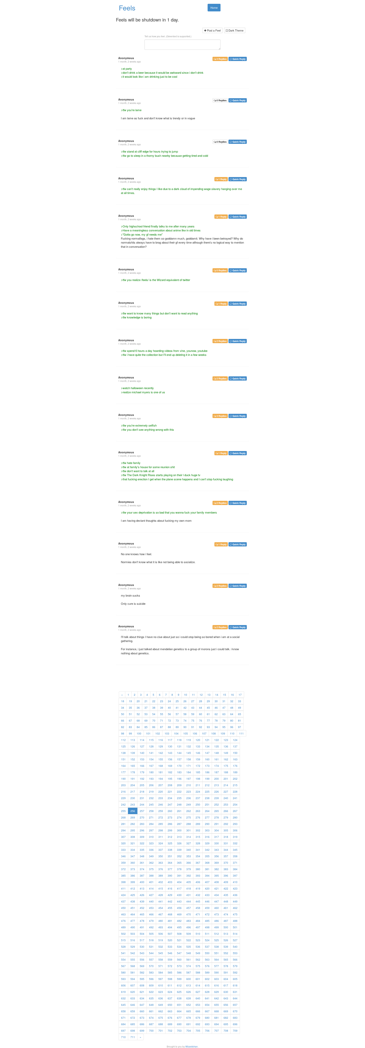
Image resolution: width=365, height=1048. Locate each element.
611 (170, 985)
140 (142, 753)
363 (160, 862)
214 (226, 785)
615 (207, 985)
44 (200, 707)
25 (177, 701)
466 (151, 914)
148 (216, 753)
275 (188, 817)
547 (179, 953)
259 (160, 811)
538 (216, 946)
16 (232, 695)
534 (179, 946)
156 (170, 759)
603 (216, 979)
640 (198, 998)
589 (207, 972)
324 (160, 843)
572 (170, 966)
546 (170, 953)
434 (216, 895)
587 (188, 972)
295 (132, 830)
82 (122, 727)
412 (132, 888)
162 (226, 759)
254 (235, 804)
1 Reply (222, 179)
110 (232, 733)
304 (216, 830)
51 (130, 714)
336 (151, 850)
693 (207, 1024)
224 (198, 791)
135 (216, 746)
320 (123, 843)
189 (235, 772)
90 (184, 727)
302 (198, 830)
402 (160, 882)
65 (239, 714)
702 (170, 1030)
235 (179, 798)
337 (160, 850)
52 (138, 714)
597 (160, 979)
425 (132, 895)
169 (170, 766)
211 (198, 785)
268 (123, 817)
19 (130, 701)
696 (235, 1024)
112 (123, 740)
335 (142, 850)
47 (223, 707)
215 (235, 785)
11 (193, 695)
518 (151, 940)
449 (235, 901)
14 (216, 695)
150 (235, 753)
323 (151, 843)
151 (123, 759)
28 (200, 701)
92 (200, 727)
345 (235, 850)
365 (179, 862)
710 (123, 1037)
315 (198, 837)
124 (235, 740)
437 (123, 901)
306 (235, 830)
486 (216, 921)
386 (132, 875)
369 (216, 862)
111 (241, 733)
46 (216, 707)
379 (188, 869)
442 (170, 901)
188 (226, 772)
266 (226, 811)
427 (151, 895)
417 (179, 888)
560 (179, 959)
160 (207, 759)
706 (207, 1030)
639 (188, 998)
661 (151, 1011)
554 (123, 959)
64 (231, 714)
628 (207, 992)
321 (132, 843)
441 (160, 901)
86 (153, 727)
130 (170, 746)
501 (235, 927)
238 (207, 798)
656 (226, 1005)
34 (122, 707)
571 (160, 966)
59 (192, 714)
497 (198, 927)
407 (207, 882)
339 (179, 850)
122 (216, 740)
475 (235, 914)
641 (207, 998)
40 (169, 707)
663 (170, 1011)
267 (235, 811)
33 (239, 701)
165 (132, 766)
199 (207, 778)
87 (161, 727)
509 (188, 934)
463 (123, 914)
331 (226, 843)
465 (142, 914)
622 (151, 992)
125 (123, 746)
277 (207, 817)
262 (188, 811)
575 (198, 966)
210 (188, 785)
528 (123, 946)
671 (123, 1018)
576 (207, 966)
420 (207, 888)
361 (142, 862)
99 (130, 733)
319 (235, 837)
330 (216, 843)
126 (132, 746)
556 (142, 959)
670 (235, 1011)
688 (160, 1024)
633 (132, 998)
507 (170, 934)
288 (188, 824)
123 (226, 740)
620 (132, 992)
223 (188, 791)
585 (170, 972)
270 (142, 817)
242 (123, 804)
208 (170, 785)
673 (142, 1018)
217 (132, 791)
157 (179, 759)
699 (142, 1030)
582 (142, 972)
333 (123, 850)
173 (207, 766)
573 (179, 966)
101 (148, 733)
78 (216, 720)
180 (151, 772)
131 (179, 746)
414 (151, 888)
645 (123, 1005)
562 (198, 959)
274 (179, 817)
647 (142, 1005)
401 (151, 882)
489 (123, 927)
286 (170, 824)
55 (161, 714)
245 (151, 804)
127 (142, 746)
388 (151, 875)
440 (151, 901)
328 (198, 843)
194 (160, 778)
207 (160, 785)
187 (216, 772)
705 (198, 1030)
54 (153, 714)
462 (235, 908)
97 (239, 727)
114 (142, 740)
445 (198, 901)
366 (188, 862)
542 (132, 953)
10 (185, 695)
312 (170, 837)
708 (226, 1030)
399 (132, 882)
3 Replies (221, 59)
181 (160, 772)
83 (130, 727)
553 (235, 953)
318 (226, 837)
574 (188, 966)
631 (235, 992)
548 (188, 953)
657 (235, 1005)
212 (207, 785)
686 (142, 1024)
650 (170, 1005)
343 (216, 850)
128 (151, 746)
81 (239, 720)
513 (226, 934)
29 (208, 701)
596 (151, 979)
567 (123, 966)
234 (170, 798)
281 (123, 824)
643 (226, 998)
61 (208, 714)
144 (179, 753)
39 (161, 707)
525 (216, 940)
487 (226, 921)
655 (216, 1005)
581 (132, 972)
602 (207, 979)
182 (170, 772)
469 (179, 914)
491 (142, 927)
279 (226, 817)
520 (170, 940)
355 (207, 856)
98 (122, 733)
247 (170, 804)
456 (179, 908)
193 (151, 778)
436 (235, 895)
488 (235, 921)
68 (138, 720)
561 (188, 959)
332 (235, 843)
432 (198, 895)
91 (192, 727)
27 (192, 701)
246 (160, 804)
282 (132, 824)
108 (213, 733)
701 (160, 1030)
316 (207, 837)
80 (231, 720)
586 (179, 972)
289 (198, 824)
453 (151, 908)
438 (132, 901)
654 (207, 1005)
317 (216, 837)
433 (207, 895)
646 (132, 1005)
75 (192, 720)
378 (179, 869)
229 (123, 798)
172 (198, 766)
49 (239, 707)
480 (160, 921)
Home (214, 7)
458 (198, 908)
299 (170, 830)
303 (207, 830)
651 (179, 1005)
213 (216, 785)
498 (207, 927)
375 (151, 869)
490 (132, 927)
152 (132, 759)
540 (235, 946)
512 (216, 934)
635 (151, 998)
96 (231, 727)
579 (235, 966)
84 (138, 727)
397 (235, 875)
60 (200, 714)
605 (235, 979)
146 (198, 753)
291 (216, 824)
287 (179, 824)
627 (198, 992)
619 (123, 992)
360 (132, 862)
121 (207, 740)
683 (235, 1018)
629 (216, 992)
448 (226, 901)
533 (170, 946)
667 (207, 1011)
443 (179, 901)
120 (198, 740)
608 (142, 985)
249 (188, 804)
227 (226, 791)
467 (160, 914)
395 (216, 875)
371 (235, 862)
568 (132, 966)
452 (142, 908)
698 (132, 1030)
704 (188, 1030)
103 (167, 733)
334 (132, 850)
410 (235, 882)
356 (216, 856)
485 (207, 921)
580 (123, 972)
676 (170, 1018)
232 (151, 798)
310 (151, 837)
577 (216, 966)
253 (226, 804)
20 (138, 701)
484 (198, 921)
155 (160, 759)
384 (235, 869)
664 (179, 1011)
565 (226, 959)
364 (170, 862)
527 (235, 940)
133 (198, 746)
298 (160, 830)
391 (179, 875)
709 (235, 1030)
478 (142, 921)
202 (235, 778)
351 (170, 856)
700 (151, 1030)
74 (184, 720)
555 (132, 959)
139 (132, 753)
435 (226, 895)
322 (142, 843)
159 (198, 759)
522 (188, 940)
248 (179, 804)
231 (142, 798)
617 (226, 985)
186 (207, 772)
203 (123, 785)
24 (169, 701)
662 (160, 1011)
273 (170, 817)
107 (204, 733)
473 (216, 914)
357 (226, 856)
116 (160, 740)
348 (142, 856)
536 (198, 946)
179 (142, 772)
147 (207, 753)
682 (226, 1018)
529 (132, 946)
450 (123, 908)
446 (207, 901)
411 (123, 888)
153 (142, 759)
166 (142, 766)
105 (185, 733)
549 (198, 953)
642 (216, 998)
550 (207, 953)
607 (132, 985)
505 (151, 934)
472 (207, 914)
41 (177, 707)
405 (188, 882)
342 (207, 850)
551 (216, 953)
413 (142, 888)
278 (216, 817)
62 (216, 714)
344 (226, 850)
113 (132, 740)
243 (132, 804)
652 (188, 1005)
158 (188, 759)
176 (235, 766)
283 (142, 824)
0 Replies (221, 100)
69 (146, 720)
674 (151, 1018)
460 (216, 908)
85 (146, 727)
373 (132, 869)
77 (208, 720)
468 (170, 914)
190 (123, 778)
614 (198, 985)
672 (132, 1018)
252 (216, 804)
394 (207, 875)
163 (235, 759)
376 (160, 869)
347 (132, 856)
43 (192, 707)
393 (198, 875)
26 (184, 701)
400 (142, 882)
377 (170, 869)
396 (226, 875)
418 (188, 888)
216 (123, 791)
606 (123, 985)
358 (235, 856)
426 (142, 895)
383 (226, 869)
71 (161, 720)
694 (216, 1024)
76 (200, 720)
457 (188, 908)
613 (188, 985)
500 (226, 927)
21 (146, 701)
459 (207, 908)
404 (179, 882)
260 (170, 811)
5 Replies (221, 270)
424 (123, 895)
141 (151, 753)
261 (179, 811)
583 (151, 972)
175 (226, 766)
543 (142, 953)
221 (170, 791)
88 (169, 727)
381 (207, 869)
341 (198, 850)
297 (151, 830)
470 (188, 914)
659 (132, 1011)
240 (226, 798)
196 (179, 778)
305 (226, 830)
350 (160, 856)
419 (198, 888)
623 (160, 992)
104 (176, 733)
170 (179, 766)
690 (179, 1024)
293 (235, 824)
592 (235, 972)
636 (160, 998)
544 (151, 953)
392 (188, 875)
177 (123, 772)
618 (235, 985)
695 (226, 1024)
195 (170, 778)
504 (142, 934)
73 (177, 720)
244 (142, 804)
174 (216, 766)
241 (235, 798)
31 (223, 701)
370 (226, 862)
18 (122, 701)
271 (151, 817)
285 (160, 824)
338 (170, 850)
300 (179, 830)
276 (198, 817)
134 (207, 746)
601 (198, 979)
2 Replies (221, 341)
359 (123, 862)
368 (207, 862)
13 (208, 695)
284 (151, 824)
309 (142, 837)
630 (226, 992)
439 (142, 901)
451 (132, 908)
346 (123, 856)
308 (132, 837)
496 (188, 927)
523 (198, 940)
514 (235, 934)
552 (226, 953)
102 (157, 733)
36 (138, 707)
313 (179, 837)
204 (132, 785)
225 (207, 791)
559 (170, 959)
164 (123, 766)
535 (188, 946)
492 (151, 927)
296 (142, 830)
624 (170, 992)
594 (132, 979)
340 (188, 850)
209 (179, 785)
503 (132, 934)
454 (160, 908)
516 (132, 940)
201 (226, 778)
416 (170, 888)
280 (235, 817)
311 (160, 837)
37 (146, 707)
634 (142, 998)
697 (123, 1030)
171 (188, 766)
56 (169, 714)
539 (226, 946)
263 (198, 811)
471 (198, 914)
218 (142, 791)
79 (223, 720)
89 (177, 727)
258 (151, 811)
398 (123, 882)
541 (123, 953)
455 (170, 908)
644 (235, 998)
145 (188, 753)
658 (123, 1011)
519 (160, 940)
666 (198, 1011)
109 (223, 733)
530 (142, 946)
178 (132, 772)
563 (207, 959)
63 (223, 714)
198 (198, 778)
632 (123, 998)
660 (142, 1011)
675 (160, 1018)
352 (179, 856)
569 (142, 966)
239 (216, 798)
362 (151, 862)
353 (188, 856)
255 (123, 811)
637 (170, 998)
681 (216, 1018)
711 (132, 1037)
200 (216, 778)
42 (184, 707)
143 (170, 753)
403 (170, 882)
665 (188, 1011)
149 (226, 753)
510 (198, 934)
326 (179, 843)
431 (188, 895)
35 (130, 707)
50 (122, 714)
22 (153, 701)
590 (216, 972)
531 (151, 946)
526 (226, 940)
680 (207, 1018)
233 (160, 798)
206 (151, 785)
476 (123, 921)
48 (231, 707)
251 (207, 804)
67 (130, 720)
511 (207, 934)
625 (179, 992)
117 (170, 740)
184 (188, 772)
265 (216, 811)
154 (151, 759)
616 (216, 985)
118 (179, 740)
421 (216, 888)
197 (188, 778)
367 (198, 862)
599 (179, 979)
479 (151, 921)
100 (139, 733)
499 (216, 927)
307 (123, 837)
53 (146, 714)
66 (122, 720)
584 (160, 972)
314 (188, 837)
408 (216, 882)
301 (188, 830)
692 (198, 1024)
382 (216, 869)
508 (179, 934)
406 (198, 882)
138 (123, 753)
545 (160, 953)
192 (142, 778)
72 (169, 720)
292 (226, 824)
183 (179, 772)
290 (207, 824)
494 (170, 927)
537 (207, 946)
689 (170, 1024)
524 (207, 940)
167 (151, 766)
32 (231, 701)
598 (170, 979)
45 (208, 707)
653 (198, 1005)
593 (123, 979)
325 (170, 843)
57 (177, 714)
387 (142, 875)
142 (160, 753)
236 (188, 798)
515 (123, 940)
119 (188, 740)
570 (151, 966)
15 (224, 695)
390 (170, 875)
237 (198, 798)
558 (160, 959)
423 (235, 888)
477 (132, 921)
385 (123, 875)
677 (179, 1018)
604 (226, 979)
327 (188, 843)
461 (226, 908)
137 (235, 746)
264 (207, 811)
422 (226, 888)
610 (160, 985)
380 (198, 869)
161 (216, 759)
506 (160, 934)
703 (179, 1030)
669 (226, 1011)
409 (226, 882)
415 (160, 888)
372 (123, 869)
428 (160, 895)
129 (160, 746)
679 (198, 1018)
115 (151, 740)
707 (216, 1030)
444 (188, 901)
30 (216, 701)
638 (179, 998)
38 (153, 707)
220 (160, 791)
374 (142, 869)
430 (179, 895)
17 (240, 695)
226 (216, 791)
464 (132, 914)
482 (179, 921)
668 (216, 1011)
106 (195, 733)
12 (201, 695)
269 (132, 817)
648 (151, 1005)
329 (207, 843)
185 (198, 772)
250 (198, 804)
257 (142, 811)
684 (123, 1024)
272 (160, 817)
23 (161, 701)
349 (151, 856)
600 (188, 979)
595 (142, 979)
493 (160, 927)
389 (160, 875)
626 (188, 992)
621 (142, 992)
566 (235, 959)
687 (151, 1024)
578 (226, 966)
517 (142, 940)
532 (160, 946)
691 (188, 1024)
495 (179, 927)
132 (188, 746)
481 (170, 921)
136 (226, 746)
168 (160, 766)
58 (184, 714)
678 (188, 1018)
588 (198, 972)
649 (160, 1005)
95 (223, 727)
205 (142, 785)
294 (123, 830)
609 (151, 985)
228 (235, 791)
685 (132, 1024)
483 (188, 921)
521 (179, 940)
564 (216, 959)
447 (216, 901)
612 (179, 985)
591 (226, 972)
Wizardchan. (191, 1046)
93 (208, 727)
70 (153, 720)
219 (151, 791)
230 (132, 798)
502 (123, 934)
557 (151, 959)
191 (132, 778)
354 (198, 856)
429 (170, 895)
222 (179, 791)
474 (226, 914)
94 (216, 727)
